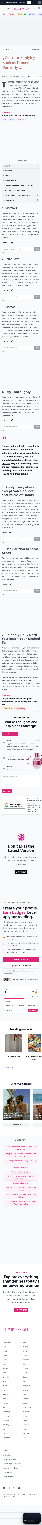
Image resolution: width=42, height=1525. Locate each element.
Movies (5, 1403)
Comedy (11, 119)
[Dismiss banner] (37, 798)
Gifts (4, 1381)
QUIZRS (38, 711)
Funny (25, 1373)
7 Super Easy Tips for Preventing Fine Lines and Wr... (21, 1154)
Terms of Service (8, 1477)
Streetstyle (6, 1425)
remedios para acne (21, 1183)
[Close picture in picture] (25, 1514)
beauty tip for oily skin (21, 1172)
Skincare (6, 1420)
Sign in (11, 973)
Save (30, 77)
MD (23, 77)
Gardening (26, 1377)
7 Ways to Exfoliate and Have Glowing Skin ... (21, 1195)
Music (25, 1403)
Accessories (7, 1342)
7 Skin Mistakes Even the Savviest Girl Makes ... (21, 1188)
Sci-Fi (24, 119)
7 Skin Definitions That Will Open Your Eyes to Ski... (21, 1148)
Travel (25, 1429)
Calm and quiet (7, 709)
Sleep (25, 1420)
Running (6, 1416)
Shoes (25, 1416)
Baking (25, 1347)
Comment (6, 791)
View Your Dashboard (23, 966)
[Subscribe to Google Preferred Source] (14, 805)
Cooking (5, 1360)
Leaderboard (8, 1010)
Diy (25, 15)
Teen (4, 1429)
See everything (8, 1067)
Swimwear (11, 15)
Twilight (5, 1433)
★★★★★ (35, 50)
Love (4, 15)
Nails (4, 1407)
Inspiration (32, 15)
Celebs (25, 1355)
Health (5, 1386)
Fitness (25, 1368)
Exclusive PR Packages (11, 1468)
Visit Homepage (21, 1310)
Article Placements (9, 1459)
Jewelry (25, 1390)
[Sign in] (39, 8)
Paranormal (27, 1407)
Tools (24, 1438)
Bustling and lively (19, 709)
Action (4, 119)
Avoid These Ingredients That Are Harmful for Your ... (21, 1177)
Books (5, 1355)
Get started (32, 1010)
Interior (5, 1390)
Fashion (5, 1368)
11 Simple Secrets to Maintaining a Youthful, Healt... (21, 1202)
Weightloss (7, 1438)
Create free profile (21, 959)
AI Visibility (7, 1455)
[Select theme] (34, 9)
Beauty (5, 1351)
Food (4, 1373)
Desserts (26, 1360)
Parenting (6, 1412)
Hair (24, 1381)
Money (25, 1399)
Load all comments (10, 734)
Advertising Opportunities (12, 1464)
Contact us (6, 1451)
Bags (4, 1347)
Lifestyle (19, 15)
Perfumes (26, 1412)
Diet (4, 1364)
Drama (18, 119)
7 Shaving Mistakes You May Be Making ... (21, 1161)
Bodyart (25, 1351)
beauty (6, 50)
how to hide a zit (21, 1167)
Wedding (26, 1433)
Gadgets (6, 1377)
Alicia (6, 77)
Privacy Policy (7, 1472)
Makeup (5, 1399)
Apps (24, 1342)
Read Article (21, 1125)
